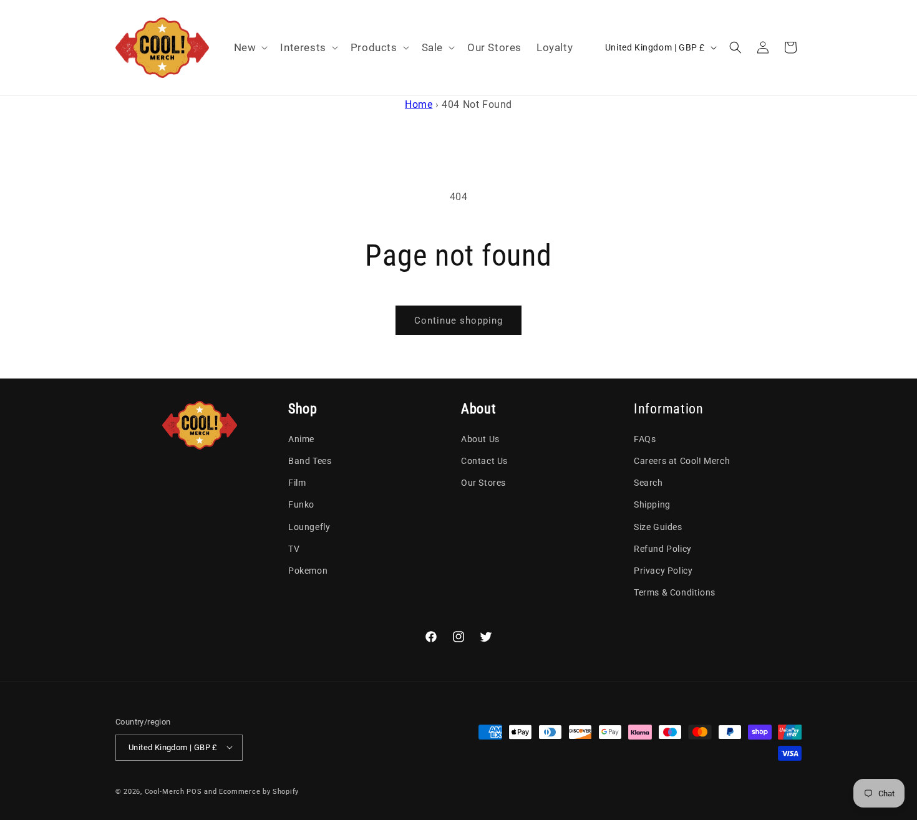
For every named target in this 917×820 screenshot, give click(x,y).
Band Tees (309, 461)
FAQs (645, 439)
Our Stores (483, 483)
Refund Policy (663, 549)
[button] (249, 47)
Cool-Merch (165, 791)
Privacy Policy (663, 571)
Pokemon (308, 571)
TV (293, 549)
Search (648, 483)
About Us (480, 439)
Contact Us (484, 461)
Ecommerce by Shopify (259, 791)
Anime (301, 439)
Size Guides (658, 527)
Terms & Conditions (675, 593)
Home (418, 104)
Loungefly (309, 527)
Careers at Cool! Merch (682, 461)
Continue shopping (458, 320)
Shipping (652, 505)
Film (297, 483)
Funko (301, 505)
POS (194, 791)
